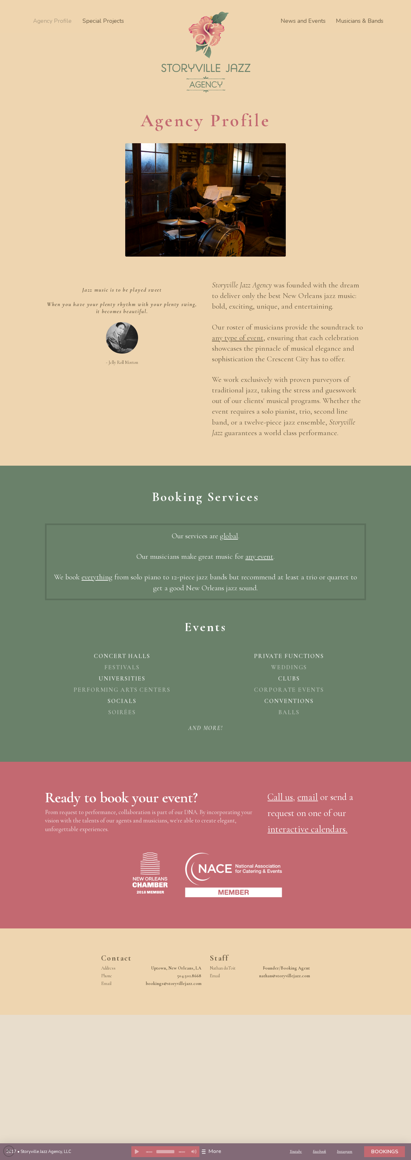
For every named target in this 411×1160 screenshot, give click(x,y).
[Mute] (194, 1151)
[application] (165, 1151)
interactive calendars (306, 829)
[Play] (137, 1151)
